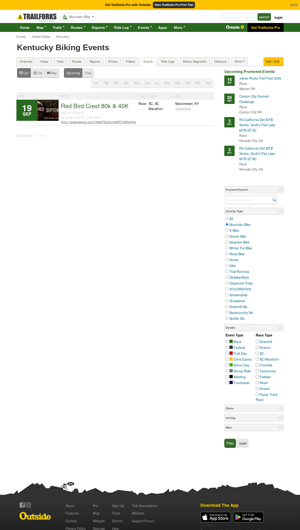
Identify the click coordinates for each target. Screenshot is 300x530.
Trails (57, 27)
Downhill (266, 341)
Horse (233, 259)
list (25, 73)
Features (72, 513)
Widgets (99, 521)
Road (264, 382)
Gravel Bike (238, 236)
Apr (126, 82)
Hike (232, 265)
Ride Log (121, 27)
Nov (198, 82)
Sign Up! (118, 505)
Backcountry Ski (241, 312)
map (53, 73)
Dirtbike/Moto (239, 277)
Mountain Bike (240, 224)
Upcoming (73, 73)
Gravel (265, 388)
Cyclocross (268, 371)
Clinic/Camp (242, 359)
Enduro (265, 347)
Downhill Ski (238, 306)
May (137, 82)
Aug (166, 82)
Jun (147, 82)
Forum (143, 521)
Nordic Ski (236, 318)
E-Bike (234, 230)
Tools (116, 513)
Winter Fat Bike (240, 248)
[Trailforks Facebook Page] (22, 505)
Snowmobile (238, 295)
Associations (145, 505)
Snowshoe (237, 300)
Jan (95, 82)
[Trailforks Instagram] (28, 505)
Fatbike (265, 376)
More (178, 27)
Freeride (266, 365)
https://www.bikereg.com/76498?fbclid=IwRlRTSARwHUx (98, 122)
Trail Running (239, 271)
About (69, 505)
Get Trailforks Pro (265, 27)
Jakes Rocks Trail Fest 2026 (260, 81)
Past (88, 73)
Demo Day (241, 365)
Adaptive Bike (239, 242)
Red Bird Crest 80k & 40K (95, 105)
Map (40, 27)
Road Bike (237, 254)
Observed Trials (241, 283)
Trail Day (240, 353)
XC (262, 353)
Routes (76, 27)
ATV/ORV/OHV (240, 289)
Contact (71, 521)
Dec (208, 82)
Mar (116, 82)
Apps (162, 27)
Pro (95, 505)
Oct (187, 82)
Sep (177, 82)
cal (39, 73)
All (231, 218)
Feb (106, 82)
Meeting (239, 376)
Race (237, 341)
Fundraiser (241, 382)
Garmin (117, 521)
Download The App (219, 505)
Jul (157, 82)
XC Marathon (269, 359)
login (278, 17)
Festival (239, 347)
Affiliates (138, 513)
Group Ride (242, 371)
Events (143, 27)
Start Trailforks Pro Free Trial (174, 5)
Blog (96, 513)
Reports (98, 27)
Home (25, 27)
